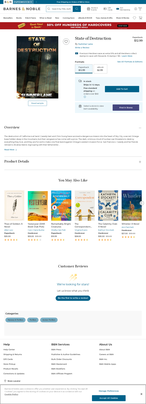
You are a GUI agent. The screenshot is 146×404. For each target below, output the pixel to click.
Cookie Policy (11, 394)
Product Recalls (10, 369)
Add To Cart (122, 89)
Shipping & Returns (12, 354)
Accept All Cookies (109, 398)
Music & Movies (122, 18)
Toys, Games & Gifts (104, 18)
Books (19, 18)
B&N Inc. (103, 359)
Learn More (127, 56)
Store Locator (14, 381)
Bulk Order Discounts (61, 359)
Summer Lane (85, 44)
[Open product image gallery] (37, 67)
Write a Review (82, 48)
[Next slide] (141, 203)
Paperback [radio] (84, 68)
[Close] (141, 394)
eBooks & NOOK (85, 18)
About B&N (104, 350)
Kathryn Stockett (106, 230)
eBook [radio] (100, 68)
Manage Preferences (109, 391)
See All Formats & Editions (130, 62)
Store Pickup (9, 364)
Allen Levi (8, 230)
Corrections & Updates (14, 374)
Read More (9, 149)
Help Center (9, 350)
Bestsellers (8, 18)
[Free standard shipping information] (85, 97)
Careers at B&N (106, 354)
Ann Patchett (128, 227)
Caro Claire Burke (36, 230)
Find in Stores (126, 107)
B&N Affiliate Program (61, 374)
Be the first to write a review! (73, 298)
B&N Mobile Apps (107, 364)
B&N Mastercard (59, 364)
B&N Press (56, 350)
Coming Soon (69, 18)
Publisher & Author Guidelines (65, 354)
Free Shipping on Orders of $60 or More (73, 2)
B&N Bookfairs (58, 369)
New (57, 18)
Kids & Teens (30, 18)
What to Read (45, 18)
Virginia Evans (81, 230)
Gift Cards (8, 359)
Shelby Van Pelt (58, 230)
